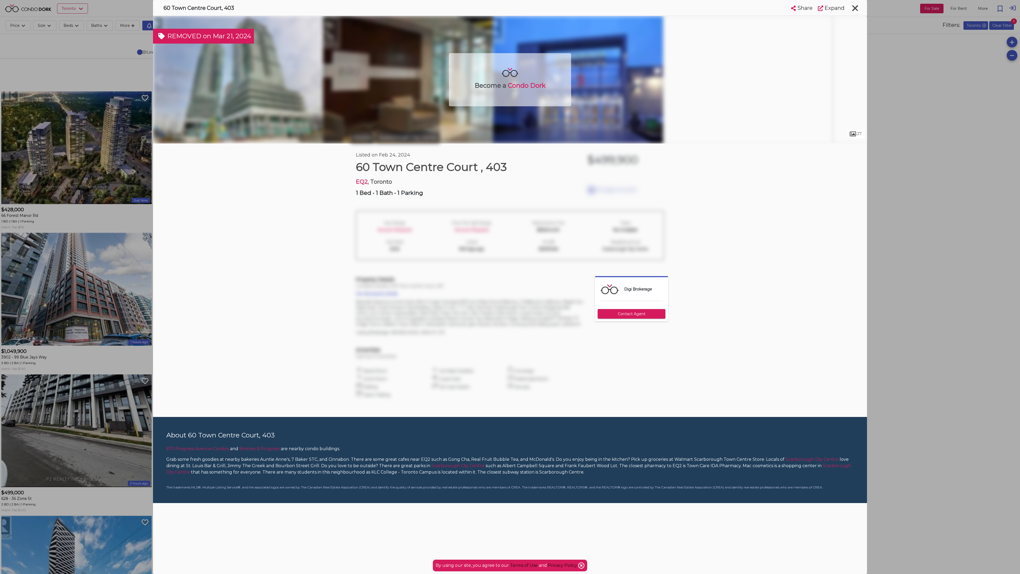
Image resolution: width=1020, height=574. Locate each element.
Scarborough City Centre (408, 138)
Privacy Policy (563, 565)
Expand (833, 8)
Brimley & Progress (259, 448)
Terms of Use (524, 565)
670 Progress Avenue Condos (197, 448)
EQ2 (362, 181)
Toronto (362, 138)
